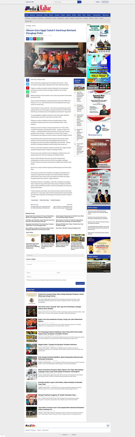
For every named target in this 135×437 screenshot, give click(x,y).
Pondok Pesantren (55, 200)
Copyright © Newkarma (30, 430)
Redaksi (39, 430)
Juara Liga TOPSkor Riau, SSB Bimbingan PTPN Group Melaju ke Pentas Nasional (80, 97)
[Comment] (41, 38)
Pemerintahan (45, 297)
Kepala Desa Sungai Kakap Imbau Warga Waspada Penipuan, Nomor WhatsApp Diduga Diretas (98, 212)
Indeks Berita (45, 430)
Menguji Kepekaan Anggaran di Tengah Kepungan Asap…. (57, 395)
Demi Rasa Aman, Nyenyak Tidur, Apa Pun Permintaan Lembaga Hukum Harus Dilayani (98, 218)
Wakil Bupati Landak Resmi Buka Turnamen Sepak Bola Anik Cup (80, 108)
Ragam (48, 310)
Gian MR (74, 434)
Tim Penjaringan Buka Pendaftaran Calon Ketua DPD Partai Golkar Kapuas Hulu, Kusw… (98, 265)
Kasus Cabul (35, 200)
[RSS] (108, 425)
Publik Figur (52, 335)
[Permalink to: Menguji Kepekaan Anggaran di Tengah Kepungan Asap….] (31, 399)
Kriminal (37, 35)
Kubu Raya (41, 35)
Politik (48, 335)
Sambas (53, 346)
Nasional (42, 322)
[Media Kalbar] (38, 8)
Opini (39, 396)
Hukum (34, 35)
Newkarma (65, 434)
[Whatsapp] (38, 38)
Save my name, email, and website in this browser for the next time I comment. (46, 280)
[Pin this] (34, 38)
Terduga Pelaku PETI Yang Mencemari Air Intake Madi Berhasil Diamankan (41, 206)
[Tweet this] (31, 38)
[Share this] (27, 38)
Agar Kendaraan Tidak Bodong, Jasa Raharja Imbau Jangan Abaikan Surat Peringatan (62, 207)
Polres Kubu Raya (44, 200)
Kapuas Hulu (40, 335)
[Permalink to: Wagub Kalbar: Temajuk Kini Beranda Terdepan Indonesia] (31, 349)
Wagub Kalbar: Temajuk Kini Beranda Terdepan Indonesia (57, 344)
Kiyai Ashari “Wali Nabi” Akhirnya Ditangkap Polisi (68, 228)
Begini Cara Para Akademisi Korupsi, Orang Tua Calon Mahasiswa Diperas (62, 245)
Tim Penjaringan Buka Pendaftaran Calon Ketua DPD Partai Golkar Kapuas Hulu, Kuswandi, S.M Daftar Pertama (77, 246)
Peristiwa (45, 35)
